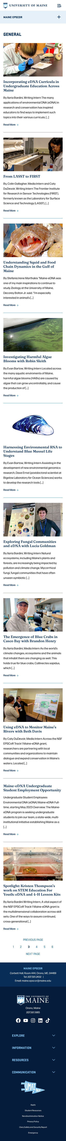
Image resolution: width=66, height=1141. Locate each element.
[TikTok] (47, 1020)
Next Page (33, 954)
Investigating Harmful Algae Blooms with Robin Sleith (27, 359)
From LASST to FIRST (21, 176)
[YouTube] (25, 1020)
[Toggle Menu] (59, 5)
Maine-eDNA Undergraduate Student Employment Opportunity (32, 788)
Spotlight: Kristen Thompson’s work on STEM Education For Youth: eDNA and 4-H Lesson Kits (32, 890)
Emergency (33, 1132)
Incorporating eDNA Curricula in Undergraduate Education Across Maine (31, 85)
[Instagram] (33, 1020)
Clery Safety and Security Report (33, 1127)
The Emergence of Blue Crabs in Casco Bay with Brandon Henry (30, 638)
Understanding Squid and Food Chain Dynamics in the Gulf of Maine (29, 266)
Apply (33, 1104)
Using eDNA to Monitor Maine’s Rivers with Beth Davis (29, 729)
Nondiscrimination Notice (33, 1116)
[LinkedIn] (40, 1020)
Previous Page (33, 940)
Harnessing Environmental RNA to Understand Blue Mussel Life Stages (32, 451)
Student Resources (33, 1110)
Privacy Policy (33, 1121)
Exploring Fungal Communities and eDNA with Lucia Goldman (29, 543)
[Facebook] (18, 1020)
